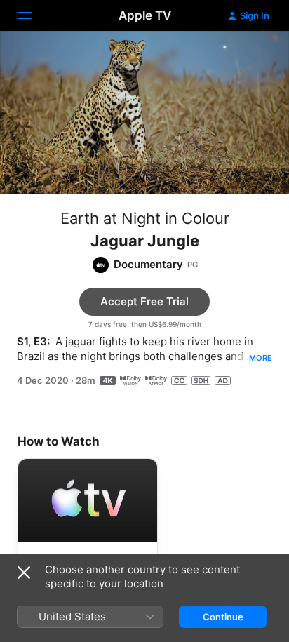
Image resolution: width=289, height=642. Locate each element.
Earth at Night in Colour (144, 218)
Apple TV (145, 15)
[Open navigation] (33, 15)
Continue (223, 616)
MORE (260, 358)
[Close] (24, 572)
